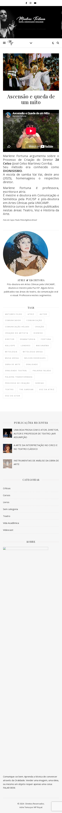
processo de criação (17, 383)
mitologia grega (33, 352)
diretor (9, 339)
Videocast (8, 529)
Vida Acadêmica (11, 522)
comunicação (34, 320)
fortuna (46, 339)
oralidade (32, 364)
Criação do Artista (16, 333)
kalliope (10, 345)
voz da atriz (46, 389)
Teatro (6, 516)
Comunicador (13, 320)
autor (43, 314)
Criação (39, 327)
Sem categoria (10, 509)
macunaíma (42, 345)
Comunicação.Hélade (17, 327)
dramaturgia (27, 339)
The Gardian (26, 389)
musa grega (12, 358)
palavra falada (42, 370)
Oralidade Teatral (16, 370)
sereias (39, 383)
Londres (26, 345)
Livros (6, 502)
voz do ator (12, 396)
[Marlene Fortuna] (31, 20)
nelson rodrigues (35, 358)
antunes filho (13, 314)
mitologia (11, 352)
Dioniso (38, 333)
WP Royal (38, 807)
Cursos (6, 495)
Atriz (31, 314)
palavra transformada (19, 377)
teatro (9, 389)
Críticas (7, 488)
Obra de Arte (12, 364)
